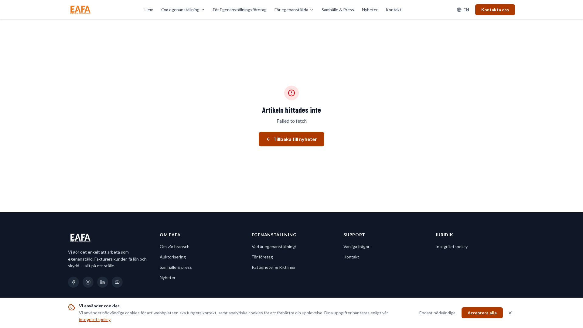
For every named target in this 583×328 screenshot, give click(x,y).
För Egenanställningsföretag (240, 9)
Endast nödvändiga (437, 312)
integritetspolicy (95, 319)
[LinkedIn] (102, 282)
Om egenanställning (180, 9)
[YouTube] (117, 282)
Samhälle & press (176, 267)
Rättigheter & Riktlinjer (274, 267)
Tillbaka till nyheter (295, 139)
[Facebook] (73, 282)
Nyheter (370, 9)
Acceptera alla (482, 312)
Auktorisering (173, 256)
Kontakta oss (495, 9)
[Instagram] (88, 282)
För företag (262, 256)
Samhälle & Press (338, 9)
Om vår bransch (174, 246)
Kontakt (393, 9)
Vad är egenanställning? (274, 246)
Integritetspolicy (451, 246)
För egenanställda (291, 9)
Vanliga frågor (356, 246)
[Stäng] (510, 313)
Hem (149, 9)
